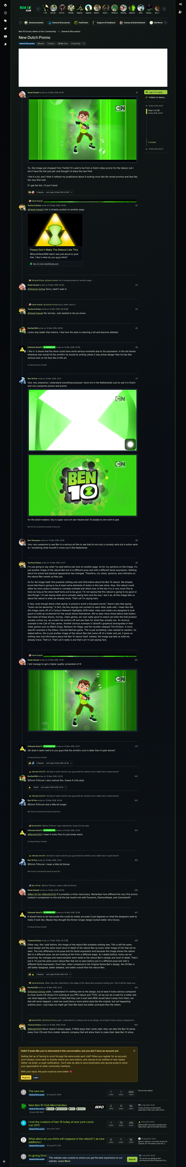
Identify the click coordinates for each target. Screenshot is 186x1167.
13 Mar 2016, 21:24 (54, 860)
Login (35, 1077)
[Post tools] (135, 192)
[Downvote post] (129, 192)
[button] (4, 1161)
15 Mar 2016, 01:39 (57, 1025)
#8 (136, 540)
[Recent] (5, 13)
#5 (136, 328)
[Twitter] (5, 29)
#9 (136, 563)
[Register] (180, 13)
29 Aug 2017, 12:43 (148, 1139)
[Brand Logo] (25, 9)
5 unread (152, 142)
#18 (136, 940)
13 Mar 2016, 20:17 (72, 746)
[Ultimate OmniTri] (139, 1121)
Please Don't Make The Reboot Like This (54, 249)
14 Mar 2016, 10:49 (72, 912)
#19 (136, 987)
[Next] (165, 23)
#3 (136, 285)
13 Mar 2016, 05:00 (58, 309)
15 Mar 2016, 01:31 (54, 987)
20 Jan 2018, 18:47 (37, 1112)
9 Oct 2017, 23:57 (147, 1122)
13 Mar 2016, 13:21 (53, 378)
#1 (137, 92)
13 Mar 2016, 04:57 (56, 92)
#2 (136, 205)
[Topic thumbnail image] (99, 1107)
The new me (36, 1091)
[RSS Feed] (84, 43)
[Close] (134, 1051)
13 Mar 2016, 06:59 (55, 328)
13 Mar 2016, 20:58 (54, 800)
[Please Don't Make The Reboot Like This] (55, 229)
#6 (136, 347)
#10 (136, 660)
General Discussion (27, 43)
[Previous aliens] (38, 9)
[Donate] (5, 44)
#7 (137, 378)
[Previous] (20, 23)
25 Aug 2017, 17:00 (54, 1146)
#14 (136, 830)
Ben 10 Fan (32, 378)
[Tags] (5, 21)
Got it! (132, 1159)
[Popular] (5, 5)
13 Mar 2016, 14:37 (57, 563)
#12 (136, 776)
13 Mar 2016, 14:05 (56, 540)
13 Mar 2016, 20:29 (55, 776)
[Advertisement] (93, 68)
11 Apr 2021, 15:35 (148, 1105)
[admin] (23, 1106)
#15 (136, 860)
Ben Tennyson (34, 540)
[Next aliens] (164, 9)
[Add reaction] (115, 192)
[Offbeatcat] (23, 1140)
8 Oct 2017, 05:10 (53, 1129)
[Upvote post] (120, 192)
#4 (136, 309)
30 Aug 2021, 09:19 (54, 1095)
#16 (136, 890)
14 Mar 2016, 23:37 (58, 940)
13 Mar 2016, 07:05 (72, 347)
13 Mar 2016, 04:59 (58, 205)
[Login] (180, 5)
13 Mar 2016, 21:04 (72, 830)
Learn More (64, 1161)
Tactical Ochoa (34, 205)
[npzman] (139, 1105)
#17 (136, 912)
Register (26, 1077)
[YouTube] (5, 37)
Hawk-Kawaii (33, 92)
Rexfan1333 (33, 328)
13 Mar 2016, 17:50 (56, 660)
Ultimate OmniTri (35, 347)
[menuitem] (180, 5)
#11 (136, 746)
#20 (136, 1025)
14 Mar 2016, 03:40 (56, 890)
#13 (136, 800)
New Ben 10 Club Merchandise (47, 1105)
